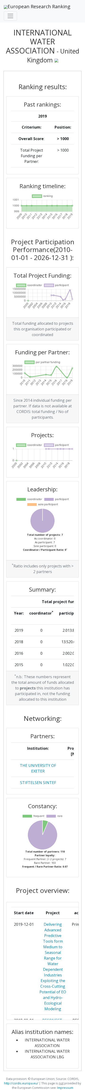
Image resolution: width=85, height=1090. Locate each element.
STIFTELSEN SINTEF (38, 782)
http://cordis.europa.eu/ (21, 1083)
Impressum (64, 1088)
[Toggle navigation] (10, 16)
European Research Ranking (39, 6)
